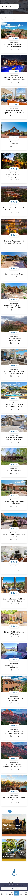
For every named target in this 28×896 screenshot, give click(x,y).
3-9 (14, 169)
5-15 (14, 39)
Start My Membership (14, 888)
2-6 (14, 496)
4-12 (14, 72)
